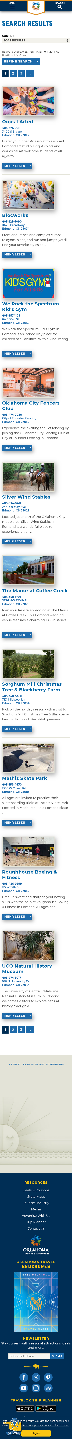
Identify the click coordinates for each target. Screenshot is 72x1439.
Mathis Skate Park (24, 778)
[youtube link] (23, 1388)
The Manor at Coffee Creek (35, 590)
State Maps (36, 1197)
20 (51, 51)
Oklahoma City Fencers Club (31, 405)
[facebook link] (23, 1377)
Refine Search (18, 61)
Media (36, 1209)
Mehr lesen (14, 166)
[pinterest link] (48, 1377)
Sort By (8, 35)
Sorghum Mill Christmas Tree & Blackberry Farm (32, 686)
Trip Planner (36, 1222)
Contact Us (36, 1228)
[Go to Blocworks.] (28, 195)
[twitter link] (36, 1377)
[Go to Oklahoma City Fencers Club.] (28, 383)
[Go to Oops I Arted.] (28, 101)
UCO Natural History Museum (27, 968)
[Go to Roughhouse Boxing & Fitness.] (28, 852)
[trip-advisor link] (48, 1388)
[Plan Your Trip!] (13, 1426)
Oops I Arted (17, 121)
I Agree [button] (36, 1433)
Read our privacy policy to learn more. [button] (45, 1425)
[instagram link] (36, 1388)
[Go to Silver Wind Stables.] (28, 477)
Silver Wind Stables (26, 497)
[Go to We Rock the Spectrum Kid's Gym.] (28, 283)
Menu (12, 3)
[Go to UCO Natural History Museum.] (28, 946)
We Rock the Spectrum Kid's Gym (30, 306)
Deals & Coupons (36, 1190)
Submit (57, 1356)
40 (58, 51)
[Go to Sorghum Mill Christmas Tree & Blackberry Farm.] (28, 664)
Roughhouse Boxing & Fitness (29, 874)
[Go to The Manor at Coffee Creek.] (28, 570)
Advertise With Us (36, 1216)
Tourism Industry (36, 1203)
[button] (12, 6)
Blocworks (15, 215)
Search (60, 3)
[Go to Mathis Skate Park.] (28, 758)
